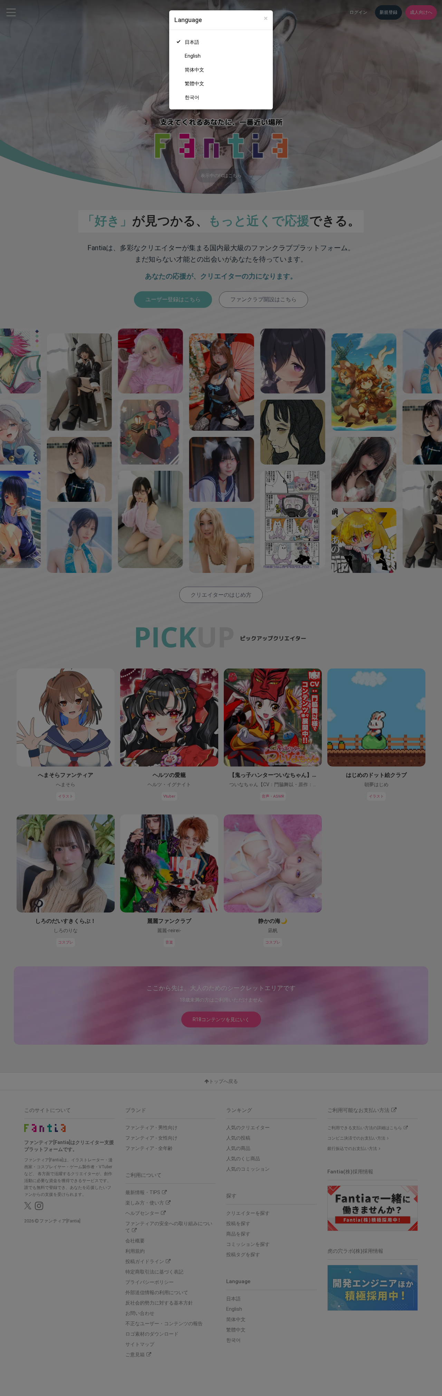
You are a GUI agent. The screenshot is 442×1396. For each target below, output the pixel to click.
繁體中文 (194, 83)
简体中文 (194, 69)
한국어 (192, 97)
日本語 (192, 42)
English (193, 56)
